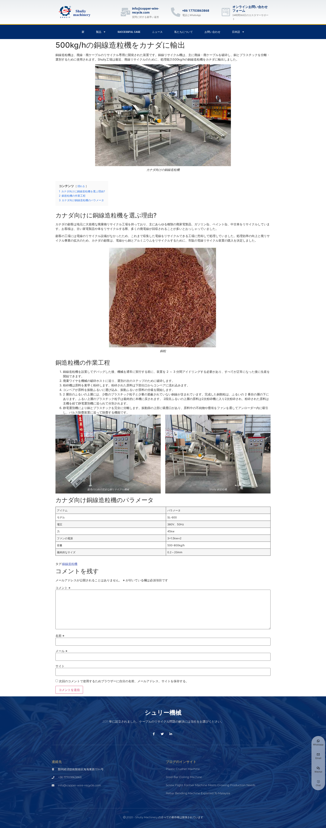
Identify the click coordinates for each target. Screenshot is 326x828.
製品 (98, 31)
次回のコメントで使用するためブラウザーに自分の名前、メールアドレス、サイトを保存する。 (124, 681)
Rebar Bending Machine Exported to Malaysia (198, 793)
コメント (62, 587)
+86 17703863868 (195, 10)
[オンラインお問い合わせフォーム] (226, 12)
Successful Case (129, 31)
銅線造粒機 (69, 564)
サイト (60, 666)
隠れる (81, 186)
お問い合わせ (212, 31)
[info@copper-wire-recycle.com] (125, 12)
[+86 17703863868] (175, 12)
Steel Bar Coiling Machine (184, 777)
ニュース (157, 31)
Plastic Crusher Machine (183, 769)
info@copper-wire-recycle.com (145, 10)
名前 (59, 635)
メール (61, 650)
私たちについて (183, 31)
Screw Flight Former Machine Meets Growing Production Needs (210, 785)
